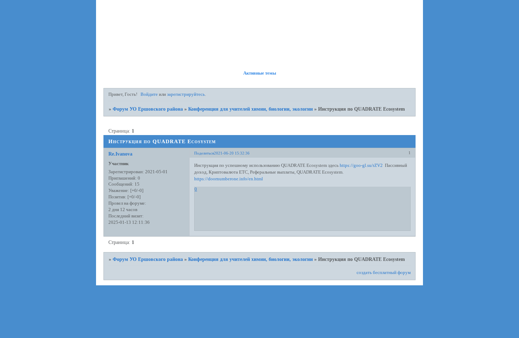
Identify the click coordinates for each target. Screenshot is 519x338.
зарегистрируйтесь (186, 94)
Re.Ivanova (120, 154)
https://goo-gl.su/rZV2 (361, 165)
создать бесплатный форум (384, 272)
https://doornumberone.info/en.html (228, 178)
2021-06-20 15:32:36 (232, 153)
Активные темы (259, 73)
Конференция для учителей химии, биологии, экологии (250, 109)
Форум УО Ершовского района (148, 109)
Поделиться (204, 153)
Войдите (149, 94)
